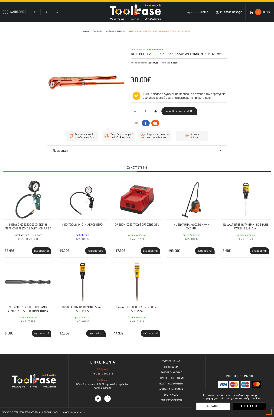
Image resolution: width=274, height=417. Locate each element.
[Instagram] (46, 12)
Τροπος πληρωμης (171, 372)
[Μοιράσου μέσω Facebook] (146, 123)
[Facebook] (35, 12)
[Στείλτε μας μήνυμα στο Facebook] (98, 398)
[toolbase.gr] (135, 12)
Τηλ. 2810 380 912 (102, 373)
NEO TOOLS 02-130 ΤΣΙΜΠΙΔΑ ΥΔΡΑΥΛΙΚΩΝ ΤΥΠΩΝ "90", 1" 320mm (160, 31)
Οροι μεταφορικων (171, 400)
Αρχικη (86, 31)
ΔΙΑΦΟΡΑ (109, 31)
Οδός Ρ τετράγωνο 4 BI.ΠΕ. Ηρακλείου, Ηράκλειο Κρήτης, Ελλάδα (102, 386)
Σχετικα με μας (171, 361)
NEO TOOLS (153, 63)
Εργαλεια (121, 31)
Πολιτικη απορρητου (171, 383)
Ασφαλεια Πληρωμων (171, 389)
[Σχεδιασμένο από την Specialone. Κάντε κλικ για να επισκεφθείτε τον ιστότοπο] (74, 412)
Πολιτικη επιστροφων (171, 378)
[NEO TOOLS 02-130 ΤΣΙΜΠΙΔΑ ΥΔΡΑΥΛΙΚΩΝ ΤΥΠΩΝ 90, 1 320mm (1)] (86, 82)
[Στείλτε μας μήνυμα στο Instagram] (107, 398)
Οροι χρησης (171, 394)
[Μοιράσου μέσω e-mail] (155, 123)
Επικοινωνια (171, 367)
